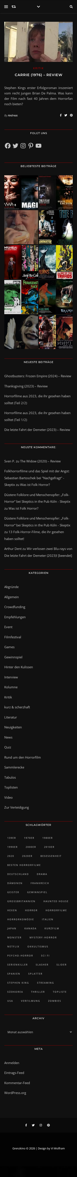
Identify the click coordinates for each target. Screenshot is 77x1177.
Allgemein (11, 597)
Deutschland (18, 874)
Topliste (60, 991)
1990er (12, 846)
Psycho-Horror (20, 955)
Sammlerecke (14, 767)
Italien (47, 919)
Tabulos (10, 777)
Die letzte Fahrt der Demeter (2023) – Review (37, 429)
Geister (13, 892)
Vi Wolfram (58, 1148)
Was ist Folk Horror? (35, 484)
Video (8, 797)
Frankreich (40, 883)
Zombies (54, 1000)
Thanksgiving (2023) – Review (26, 386)
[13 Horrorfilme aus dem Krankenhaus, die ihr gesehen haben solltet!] (56, 192)
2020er (27, 856)
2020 (10, 856)
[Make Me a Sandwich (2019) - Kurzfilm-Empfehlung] (21, 227)
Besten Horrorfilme (24, 865)
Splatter (35, 973)
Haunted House (56, 901)
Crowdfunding (14, 607)
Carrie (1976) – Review (38, 75)
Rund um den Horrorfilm (22, 757)
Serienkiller (17, 964)
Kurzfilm (51, 928)
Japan (11, 928)
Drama (42, 874)
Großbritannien (21, 901)
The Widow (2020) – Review (40, 461)
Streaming (45, 982)
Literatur (10, 717)
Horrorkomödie (20, 919)
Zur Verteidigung (16, 807)
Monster (14, 937)
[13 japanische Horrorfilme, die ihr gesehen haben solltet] (56, 332)
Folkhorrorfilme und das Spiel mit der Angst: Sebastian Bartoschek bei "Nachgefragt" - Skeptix (37, 478)
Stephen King (18, 982)
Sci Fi (45, 955)
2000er (31, 846)
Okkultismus (37, 946)
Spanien (13, 973)
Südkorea (15, 991)
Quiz (7, 747)
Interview (11, 677)
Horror (31, 910)
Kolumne (11, 687)
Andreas (13, 115)
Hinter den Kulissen (18, 667)
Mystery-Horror (43, 937)
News (8, 737)
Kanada (30, 928)
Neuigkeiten (13, 727)
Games (9, 647)
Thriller (38, 991)
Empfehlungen (15, 617)
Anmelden (11, 1063)
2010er (49, 846)
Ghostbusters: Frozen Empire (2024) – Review (37, 376)
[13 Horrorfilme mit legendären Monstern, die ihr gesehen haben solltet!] (56, 297)
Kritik (38, 68)
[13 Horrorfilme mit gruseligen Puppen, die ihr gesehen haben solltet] (21, 192)
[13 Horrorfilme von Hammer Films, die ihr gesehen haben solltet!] (21, 297)
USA (10, 1000)
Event (8, 627)
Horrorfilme (56, 910)
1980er (47, 837)
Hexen (12, 910)
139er (11, 837)
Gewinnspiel (13, 657)
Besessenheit (51, 856)
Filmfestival (12, 637)
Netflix (13, 946)
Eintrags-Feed (14, 1073)
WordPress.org (15, 1093)
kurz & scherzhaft (17, 707)
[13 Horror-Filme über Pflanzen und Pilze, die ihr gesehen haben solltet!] (56, 262)
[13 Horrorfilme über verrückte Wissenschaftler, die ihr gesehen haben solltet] (56, 227)
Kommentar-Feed (17, 1083)
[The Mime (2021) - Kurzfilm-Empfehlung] (21, 332)
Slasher (42, 964)
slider (61, 964)
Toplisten (11, 787)
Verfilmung (30, 1000)
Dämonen (15, 883)
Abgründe (11, 587)
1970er (29, 837)
